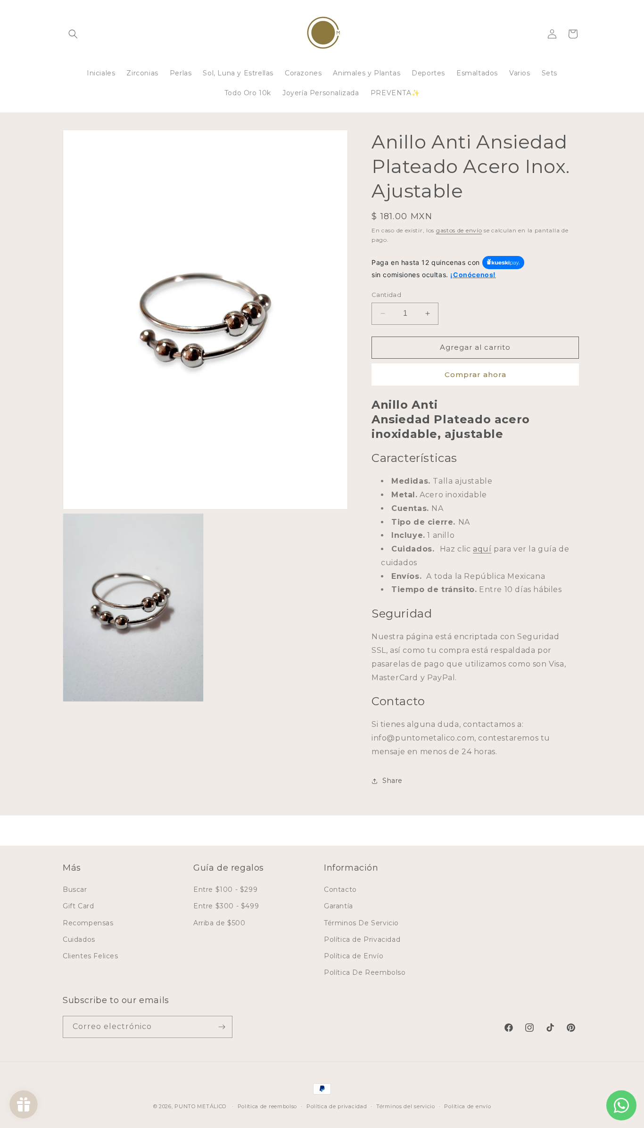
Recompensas (88, 923)
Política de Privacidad (362, 939)
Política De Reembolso (365, 972)
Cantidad (386, 294)
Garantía (338, 906)
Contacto (340, 889)
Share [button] (392, 780)
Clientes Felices (90, 956)
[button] (73, 34)
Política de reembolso (267, 1106)
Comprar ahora (475, 374)
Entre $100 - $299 (225, 889)
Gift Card (78, 906)
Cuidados (79, 939)
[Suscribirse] (221, 1027)
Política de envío (467, 1106)
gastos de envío (459, 230)
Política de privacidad (336, 1106)
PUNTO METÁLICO (200, 1106)
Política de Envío (353, 956)
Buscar (75, 889)
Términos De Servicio (361, 923)
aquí (482, 548)
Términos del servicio (405, 1106)
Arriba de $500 (219, 923)
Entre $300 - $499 (226, 906)
